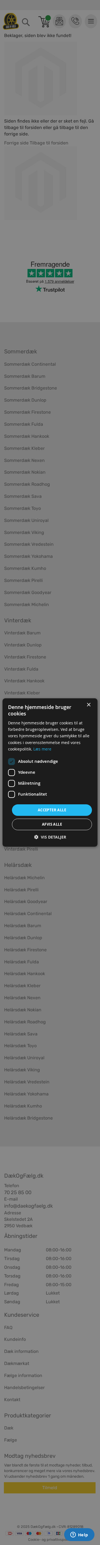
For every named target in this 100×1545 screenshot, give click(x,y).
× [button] (88, 705)
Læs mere (42, 749)
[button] (50, 837)
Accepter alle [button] (52, 809)
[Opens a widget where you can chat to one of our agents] (79, 1535)
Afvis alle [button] (52, 824)
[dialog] (50, 772)
